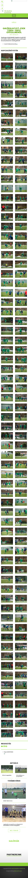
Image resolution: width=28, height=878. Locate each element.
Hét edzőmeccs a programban (20, 776)
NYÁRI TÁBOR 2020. (8, 800)
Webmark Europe (18, 871)
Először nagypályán (6, 775)
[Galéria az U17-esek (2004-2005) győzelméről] (2, 746)
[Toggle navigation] (14, 15)
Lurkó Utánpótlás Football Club (18, 868)
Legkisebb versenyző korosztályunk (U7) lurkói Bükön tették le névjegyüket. (13, 825)
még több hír (14, 830)
